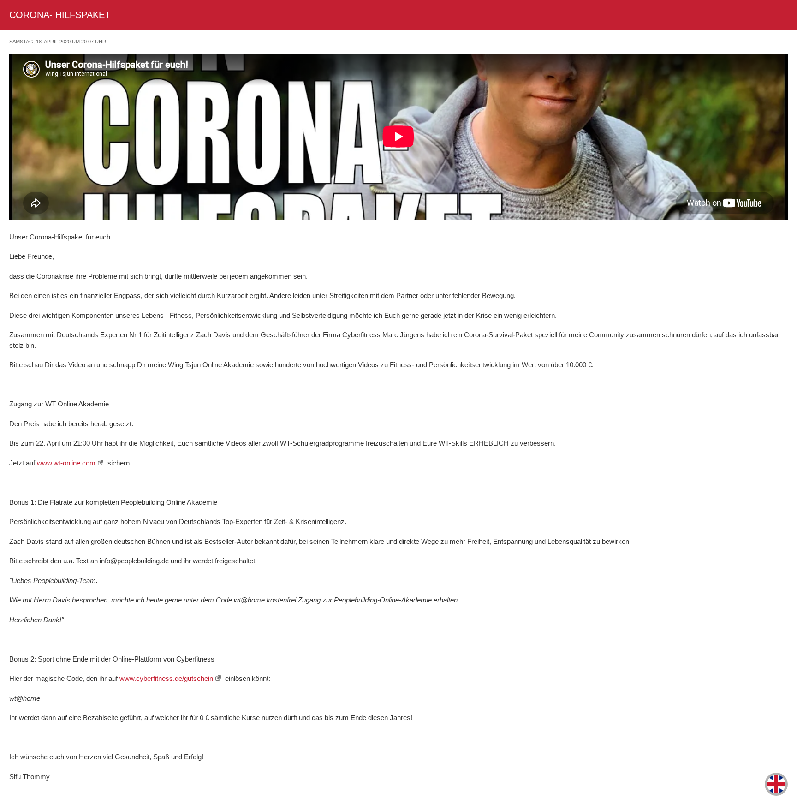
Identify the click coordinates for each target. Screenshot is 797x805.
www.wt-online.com (66, 463)
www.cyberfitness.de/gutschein (166, 678)
